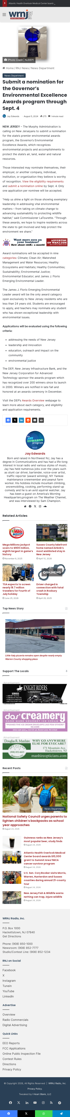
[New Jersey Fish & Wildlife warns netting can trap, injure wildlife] (12, 897)
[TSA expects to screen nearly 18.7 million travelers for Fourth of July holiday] (18, 572)
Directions (9, 1064)
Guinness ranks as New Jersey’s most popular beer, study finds (43, 839)
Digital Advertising (15, 1025)
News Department (42, 68)
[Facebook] (8, 420)
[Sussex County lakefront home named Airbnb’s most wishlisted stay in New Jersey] (51, 532)
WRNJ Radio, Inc (57, 1083)
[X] (14, 420)
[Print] (41, 420)
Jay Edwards (13, 116)
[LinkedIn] (21, 420)
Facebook (9, 970)
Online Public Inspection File (22, 1053)
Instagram (9, 980)
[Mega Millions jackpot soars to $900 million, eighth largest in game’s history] (18, 532)
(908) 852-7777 (28, 947)
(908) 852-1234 (40, 952)
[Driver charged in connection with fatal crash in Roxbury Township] (51, 572)
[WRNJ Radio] (20, 14)
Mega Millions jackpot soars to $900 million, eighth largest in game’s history (18, 549)
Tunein (7, 986)
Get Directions (12, 936)
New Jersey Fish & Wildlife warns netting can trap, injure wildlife (44, 895)
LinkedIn (8, 996)
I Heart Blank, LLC (41, 1094)
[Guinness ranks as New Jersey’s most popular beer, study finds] (12, 842)
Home (9, 68)
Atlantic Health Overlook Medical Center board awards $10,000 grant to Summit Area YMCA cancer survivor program (44, 858)
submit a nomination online (25, 186)
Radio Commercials (15, 1019)
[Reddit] (28, 420)
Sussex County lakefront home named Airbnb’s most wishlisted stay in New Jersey (51, 549)
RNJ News (22, 68)
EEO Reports (11, 1043)
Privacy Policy (12, 1069)
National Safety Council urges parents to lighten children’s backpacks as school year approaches (35, 820)
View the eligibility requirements (43, 181)
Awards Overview (33, 400)
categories (9, 257)
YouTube (8, 991)
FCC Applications (14, 1048)
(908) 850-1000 (22, 943)
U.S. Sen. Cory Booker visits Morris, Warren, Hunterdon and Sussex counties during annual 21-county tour (45, 878)
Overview (9, 1014)
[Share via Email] (34, 420)
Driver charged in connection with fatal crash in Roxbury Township (50, 589)
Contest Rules (12, 1059)
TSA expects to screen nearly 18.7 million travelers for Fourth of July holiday (16, 589)
